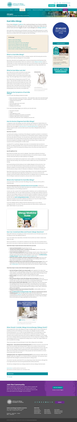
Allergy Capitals (47, 409)
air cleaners (18, 294)
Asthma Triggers (37, 412)
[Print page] (7, 376)
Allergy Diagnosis (47, 410)
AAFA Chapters (57, 409)
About (11, 9)
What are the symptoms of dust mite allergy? (18, 42)
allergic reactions (38, 61)
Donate (65, 9)
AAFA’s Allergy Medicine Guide (22, 197)
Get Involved (54, 9)
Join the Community (62, 5)
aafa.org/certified (58, 64)
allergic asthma (42, 27)
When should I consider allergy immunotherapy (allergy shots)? (22, 48)
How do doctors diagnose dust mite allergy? (18, 44)
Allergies (22, 9)
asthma (21, 24)
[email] (52, 402)
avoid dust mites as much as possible (29, 185)
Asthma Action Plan (37, 413)
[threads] (41, 402)
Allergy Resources (61, 43)
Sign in (61, 390)
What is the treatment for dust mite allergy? (18, 45)
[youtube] (39, 402)
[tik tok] (44, 402)
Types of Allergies (14, 15)
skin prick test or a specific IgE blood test (29, 126)
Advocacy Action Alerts (58, 412)
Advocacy (47, 9)
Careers (18, 413)
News (60, 9)
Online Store (12, 414)
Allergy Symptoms (47, 412)
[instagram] (37, 402)
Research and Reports (38, 9)
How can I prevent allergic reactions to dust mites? (19, 47)
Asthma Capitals (37, 409)
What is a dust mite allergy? (14, 39)
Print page (10, 376)
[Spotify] (46, 402)
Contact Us (9, 413)
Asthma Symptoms (37, 410)
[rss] (50, 402)
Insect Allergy (20, 15)
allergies (15, 24)
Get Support (51, 5)
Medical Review (9, 368)
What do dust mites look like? (15, 41)
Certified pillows (15, 264)
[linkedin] (48, 402)
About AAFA (14, 413)
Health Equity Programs (58, 410)
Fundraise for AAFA (57, 413)
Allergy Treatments (47, 413)
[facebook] (35, 402)
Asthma (16, 9)
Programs (28, 9)
